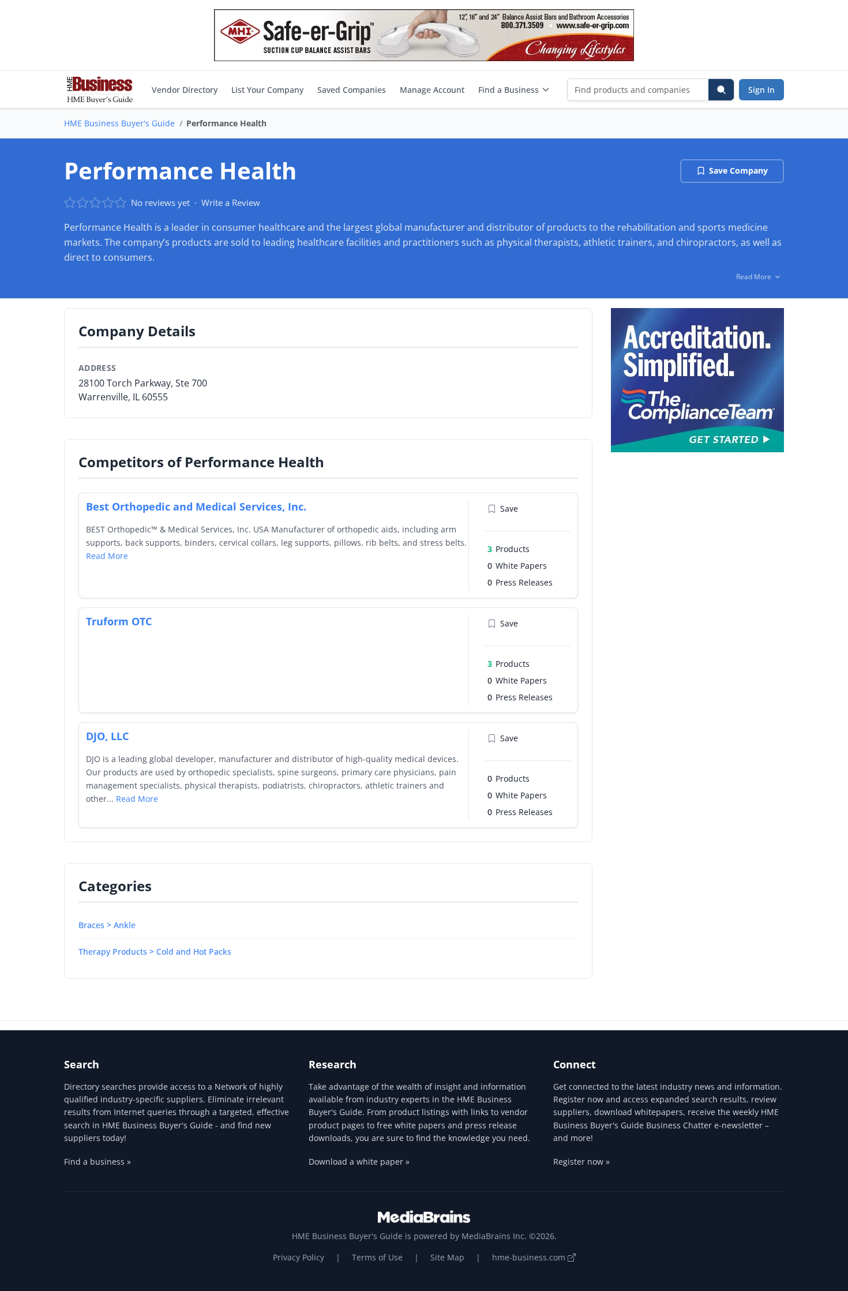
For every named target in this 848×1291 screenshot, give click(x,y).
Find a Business (508, 89)
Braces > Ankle (107, 925)
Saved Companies (351, 89)
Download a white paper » (359, 1161)
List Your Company (267, 89)
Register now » (581, 1161)
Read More (107, 555)
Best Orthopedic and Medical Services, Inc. (196, 506)
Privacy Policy (298, 1257)
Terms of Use (377, 1257)
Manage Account (432, 89)
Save (509, 508)
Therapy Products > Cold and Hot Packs (154, 951)
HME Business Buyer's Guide (119, 123)
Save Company (738, 170)
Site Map (447, 1257)
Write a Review (230, 202)
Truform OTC (119, 621)
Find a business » (97, 1161)
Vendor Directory (184, 89)
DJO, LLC (107, 736)
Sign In (761, 89)
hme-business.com (530, 1257)
